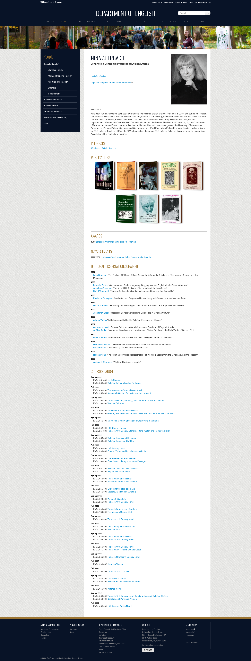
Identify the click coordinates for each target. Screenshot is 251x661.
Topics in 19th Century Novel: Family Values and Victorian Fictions (137, 595)
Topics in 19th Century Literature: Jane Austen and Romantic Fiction (138, 430)
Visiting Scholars (105, 652)
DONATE (148, 650)
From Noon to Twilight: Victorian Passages (126, 461)
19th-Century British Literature (103, 148)
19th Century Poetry (116, 427)
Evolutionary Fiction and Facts (121, 488)
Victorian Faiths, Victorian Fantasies (123, 383)
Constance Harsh (101, 327)
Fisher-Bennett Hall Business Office (112, 629)
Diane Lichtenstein (101, 344)
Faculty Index (46, 632)
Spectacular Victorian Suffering (121, 491)
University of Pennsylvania (162, 2)
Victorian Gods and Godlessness (122, 468)
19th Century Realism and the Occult (124, 549)
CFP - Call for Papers (107, 646)
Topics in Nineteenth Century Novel (123, 556)
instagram (190, 629)
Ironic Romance (114, 380)
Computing (45, 635)
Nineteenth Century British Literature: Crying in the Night (133, 420)
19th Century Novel (116, 448)
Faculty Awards (51, 105)
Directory (73, 629)
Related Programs (106, 640)
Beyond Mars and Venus (118, 471)
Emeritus (52, 87)
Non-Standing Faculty (58, 81)
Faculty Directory (52, 63)
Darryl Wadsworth (101, 290)
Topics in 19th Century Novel (120, 501)
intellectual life (117, 22)
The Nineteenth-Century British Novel (124, 390)
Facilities (44, 638)
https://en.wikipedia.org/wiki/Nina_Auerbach (111, 82)
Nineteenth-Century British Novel (122, 410)
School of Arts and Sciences (186, 2)
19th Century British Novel (119, 478)
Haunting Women (115, 564)
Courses (49, 22)
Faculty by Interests (53, 99)
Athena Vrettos (100, 319)
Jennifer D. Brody (101, 312)
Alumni (159, 22)
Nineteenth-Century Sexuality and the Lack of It (129, 393)
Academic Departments (50, 629)
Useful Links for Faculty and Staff (111, 643)
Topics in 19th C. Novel (118, 571)
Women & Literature (116, 498)
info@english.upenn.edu (152, 645)
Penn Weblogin (192, 642)
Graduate (142, 22)
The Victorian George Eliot (119, 511)
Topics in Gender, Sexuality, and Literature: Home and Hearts (135, 400)
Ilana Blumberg (100, 275)
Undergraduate (88, 22)
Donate (202, 22)
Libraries (102, 635)
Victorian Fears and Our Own (121, 440)
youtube (189, 635)
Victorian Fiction (114, 529)
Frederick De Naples (102, 298)
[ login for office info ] (99, 76)
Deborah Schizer (101, 305)
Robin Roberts (99, 347)
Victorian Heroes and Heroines (121, 438)
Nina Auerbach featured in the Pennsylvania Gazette (127, 256)
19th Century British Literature (121, 526)
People (65, 22)
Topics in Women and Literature (122, 509)
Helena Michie (99, 354)
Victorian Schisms (115, 403)
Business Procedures (107, 638)
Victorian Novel (114, 588)
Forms (101, 649)
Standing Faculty (55, 69)
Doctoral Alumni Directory (56, 117)
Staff (46, 123)
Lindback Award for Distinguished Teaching (116, 241)
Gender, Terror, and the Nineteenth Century (127, 451)
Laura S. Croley (100, 285)
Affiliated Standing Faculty (60, 75)
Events (187, 22)
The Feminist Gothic (116, 578)
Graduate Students (53, 111)
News (173, 22)
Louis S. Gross (100, 337)
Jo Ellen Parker (100, 330)
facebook (189, 632)
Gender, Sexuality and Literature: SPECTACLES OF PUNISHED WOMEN (140, 413)
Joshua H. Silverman (102, 361)
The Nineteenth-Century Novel (121, 458)
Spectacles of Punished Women (122, 481)
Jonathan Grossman (102, 288)
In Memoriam (54, 93)
